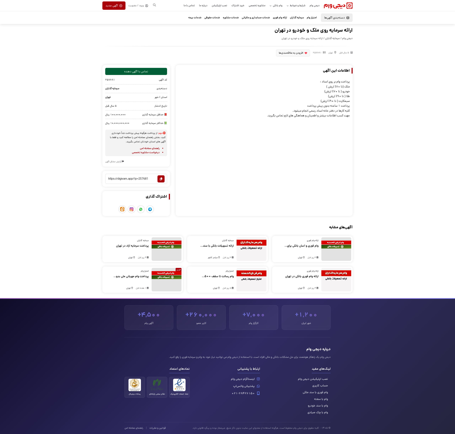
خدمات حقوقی (212, 17)
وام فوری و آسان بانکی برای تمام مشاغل (302, 246)
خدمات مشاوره (231, 17)
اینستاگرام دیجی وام (243, 379)
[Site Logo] (338, 6)
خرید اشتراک (237, 5)
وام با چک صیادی (317, 412)
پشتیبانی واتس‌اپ (244, 386)
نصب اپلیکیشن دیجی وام (313, 379)
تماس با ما (189, 5)
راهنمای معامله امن (150, 148)
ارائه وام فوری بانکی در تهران (301, 276)
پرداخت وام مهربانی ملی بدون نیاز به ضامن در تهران (131, 276)
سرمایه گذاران (297, 17)
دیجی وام (315, 5)
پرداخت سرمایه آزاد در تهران (132, 246)
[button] (337, 18)
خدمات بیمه (195, 17)
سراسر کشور (213, 257)
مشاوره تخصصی (257, 5)
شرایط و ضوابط (297, 5)
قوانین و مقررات (157, 428)
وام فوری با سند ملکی (315, 392)
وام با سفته (321, 399)
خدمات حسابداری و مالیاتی (256, 17)
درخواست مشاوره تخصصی (146, 152)
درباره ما (203, 5)
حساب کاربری (320, 386)
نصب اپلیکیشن (219, 5)
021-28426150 (243, 393)
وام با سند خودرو (318, 406)
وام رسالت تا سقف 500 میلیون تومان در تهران (219, 276)
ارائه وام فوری (280, 17)
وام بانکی (277, 5)
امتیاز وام (312, 17)
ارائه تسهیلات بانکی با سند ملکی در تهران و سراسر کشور (217, 246)
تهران (330, 52)
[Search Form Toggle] (154, 5)
